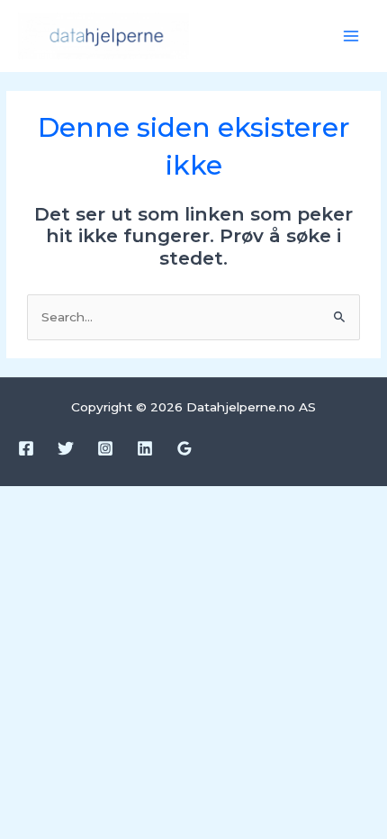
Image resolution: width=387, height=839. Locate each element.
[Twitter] (66, 448)
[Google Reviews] (184, 448)
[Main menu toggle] (351, 36)
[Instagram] (105, 448)
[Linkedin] (145, 448)
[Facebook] (26, 448)
